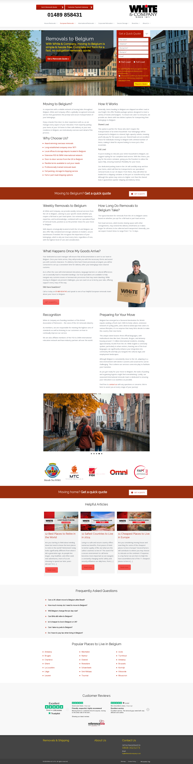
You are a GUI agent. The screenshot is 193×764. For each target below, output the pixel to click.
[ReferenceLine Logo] (96, 723)
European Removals (67, 23)
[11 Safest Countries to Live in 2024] (98, 521)
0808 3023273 (131, 747)
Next (153, 422)
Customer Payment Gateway (78, 7)
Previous (40, 422)
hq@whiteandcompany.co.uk (131, 753)
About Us (146, 23)
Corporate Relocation (105, 23)
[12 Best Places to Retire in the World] (61, 521)
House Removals (50, 23)
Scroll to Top (146, 761)
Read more (51, 570)
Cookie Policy (132, 761)
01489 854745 (61, 291)
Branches (135, 23)
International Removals (86, 23)
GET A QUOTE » (51, 302)
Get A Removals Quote (49, 7)
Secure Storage (122, 23)
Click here (121, 80)
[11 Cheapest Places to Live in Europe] (134, 521)
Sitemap (123, 761)
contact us (113, 384)
